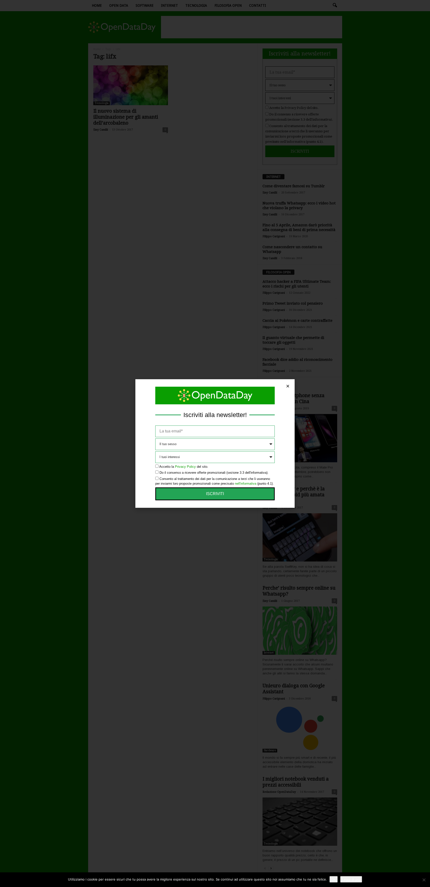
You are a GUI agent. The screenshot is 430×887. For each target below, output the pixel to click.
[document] (215, 443)
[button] (288, 386)
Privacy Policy (185, 466)
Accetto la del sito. (183, 466)
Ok (333, 879)
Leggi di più (351, 879)
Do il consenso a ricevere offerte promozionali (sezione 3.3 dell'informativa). (214, 472)
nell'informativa (245, 483)
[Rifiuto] (423, 879)
